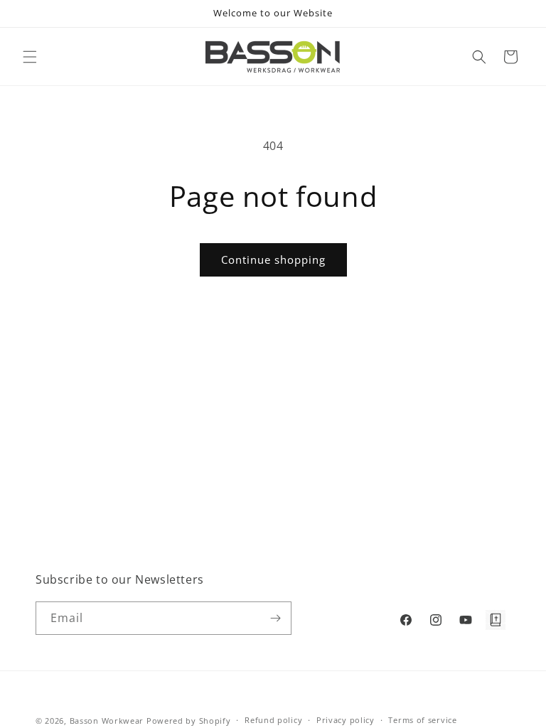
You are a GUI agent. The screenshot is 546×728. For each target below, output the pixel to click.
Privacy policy (345, 719)
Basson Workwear (107, 720)
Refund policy (273, 719)
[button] (30, 57)
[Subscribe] (275, 618)
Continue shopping (273, 259)
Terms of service (422, 719)
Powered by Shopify (188, 720)
